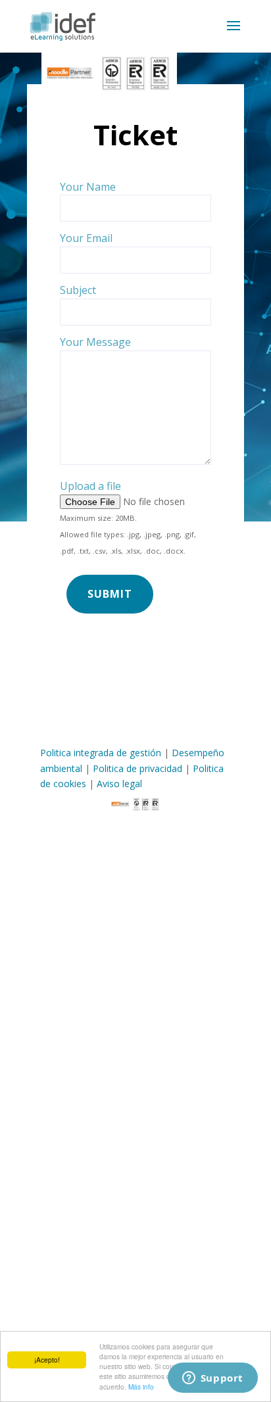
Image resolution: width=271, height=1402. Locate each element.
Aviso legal (119, 783)
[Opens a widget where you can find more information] (212, 1379)
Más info (141, 1386)
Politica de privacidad (137, 768)
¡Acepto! (47, 1360)
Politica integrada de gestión (100, 752)
